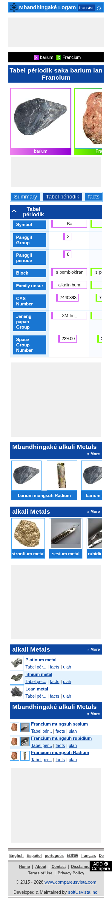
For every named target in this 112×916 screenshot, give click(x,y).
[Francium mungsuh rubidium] (19, 742)
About (40, 866)
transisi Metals (93, 7)
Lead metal (36, 688)
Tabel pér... (35, 666)
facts (93, 197)
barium (40, 151)
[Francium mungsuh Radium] (19, 756)
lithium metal (38, 674)
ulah (67, 666)
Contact (59, 866)
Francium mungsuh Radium (60, 752)
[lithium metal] (16, 678)
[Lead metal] (16, 692)
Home (24, 866)
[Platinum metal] (16, 663)
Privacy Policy (71, 873)
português (54, 855)
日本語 (72, 855)
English (16, 855)
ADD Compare (101, 866)
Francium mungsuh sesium (59, 723)
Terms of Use (40, 873)
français (88, 855)
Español (34, 855)
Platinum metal (40, 659)
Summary (25, 197)
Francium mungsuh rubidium (61, 738)
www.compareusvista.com (70, 882)
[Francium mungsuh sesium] (19, 727)
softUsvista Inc (82, 892)
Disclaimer (81, 866)
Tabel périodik (62, 197)
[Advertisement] (56, 32)
